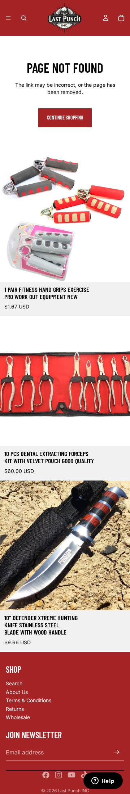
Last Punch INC (73, 790)
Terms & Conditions (28, 700)
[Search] (24, 18)
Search (14, 683)
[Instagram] (58, 775)
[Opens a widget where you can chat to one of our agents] (103, 781)
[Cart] (121, 18)
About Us (17, 692)
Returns (15, 709)
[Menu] (8, 18)
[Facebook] (46, 775)
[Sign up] (116, 752)
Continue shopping (65, 117)
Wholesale (18, 717)
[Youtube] (71, 775)
